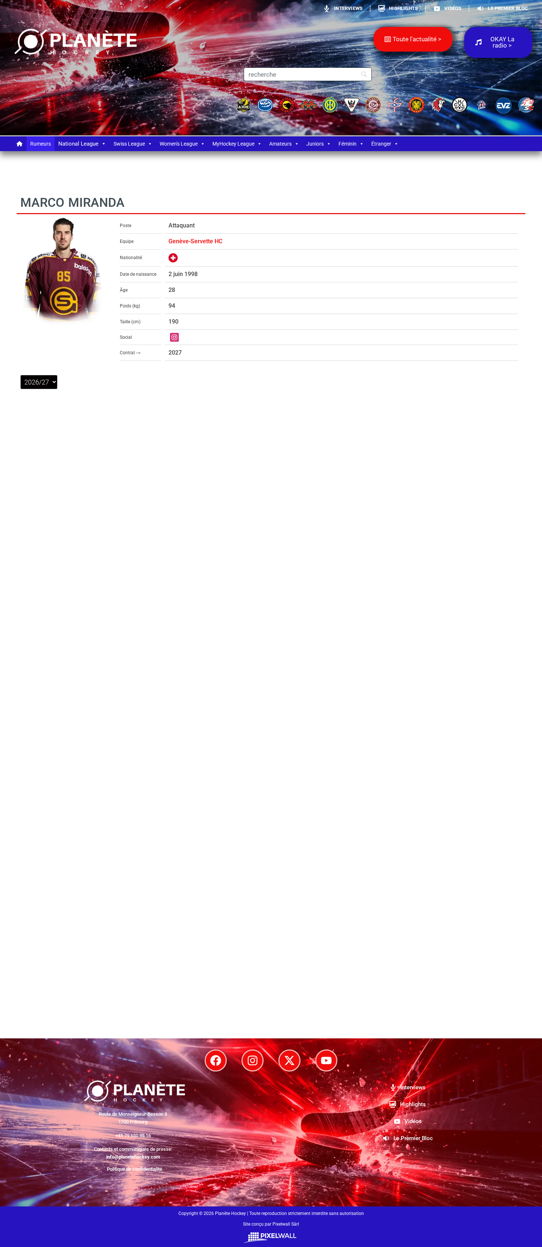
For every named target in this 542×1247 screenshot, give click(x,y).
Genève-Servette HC (195, 241)
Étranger (381, 144)
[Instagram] (253, 1060)
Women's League (179, 144)
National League (78, 143)
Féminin (347, 144)
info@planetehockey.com (133, 1157)
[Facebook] (216, 1060)
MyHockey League (233, 144)
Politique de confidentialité (134, 1169)
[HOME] (20, 143)
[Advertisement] (271, 957)
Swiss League (129, 144)
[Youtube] (326, 1060)
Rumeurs (40, 144)
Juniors (315, 144)
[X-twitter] (289, 1060)
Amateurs (280, 144)
